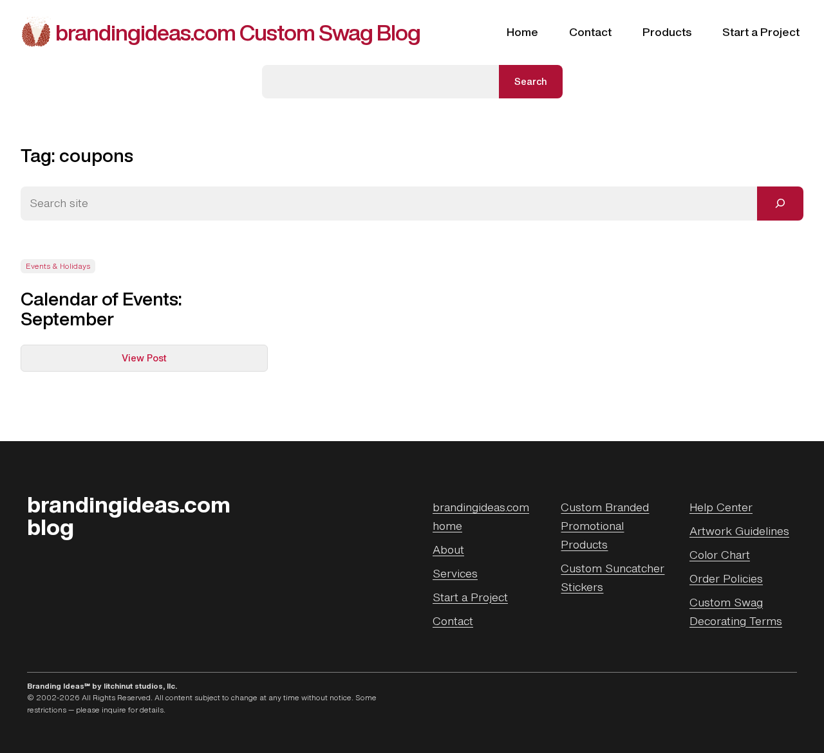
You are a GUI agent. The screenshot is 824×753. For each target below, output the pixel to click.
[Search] (780, 203)
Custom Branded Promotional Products (605, 525)
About (448, 549)
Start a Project (470, 597)
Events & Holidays (58, 266)
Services (455, 573)
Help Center (721, 507)
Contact (453, 621)
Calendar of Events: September (101, 309)
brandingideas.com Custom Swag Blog (237, 32)
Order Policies (726, 578)
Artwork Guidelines (739, 531)
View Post (169, 361)
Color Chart (719, 555)
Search (530, 81)
